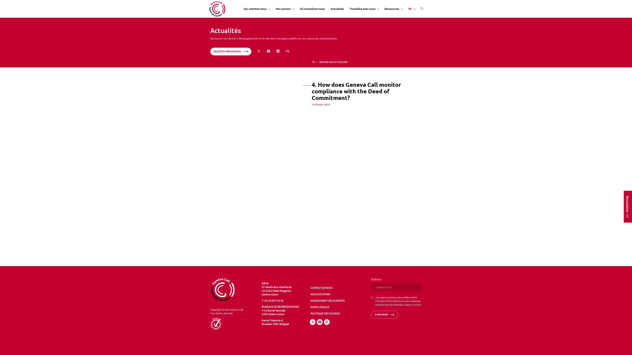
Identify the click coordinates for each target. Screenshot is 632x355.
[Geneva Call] (235, 289)
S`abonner (381, 314)
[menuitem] (257, 9)
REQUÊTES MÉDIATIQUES (227, 51)
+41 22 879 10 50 (273, 300)
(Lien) (418, 304)
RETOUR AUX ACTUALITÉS (333, 62)
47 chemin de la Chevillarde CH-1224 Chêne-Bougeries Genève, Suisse (276, 290)
